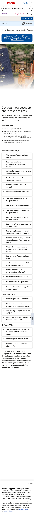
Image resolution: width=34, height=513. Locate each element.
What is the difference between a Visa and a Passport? (18, 318)
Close (30, 483)
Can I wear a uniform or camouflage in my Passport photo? (16, 164)
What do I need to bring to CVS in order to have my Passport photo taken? (18, 240)
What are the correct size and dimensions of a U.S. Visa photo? (18, 305)
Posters (30, 30)
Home (4, 30)
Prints (17, 30)
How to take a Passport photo (17, 277)
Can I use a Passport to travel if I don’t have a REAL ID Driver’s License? (18, 331)
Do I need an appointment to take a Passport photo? (18, 172)
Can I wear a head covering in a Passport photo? (17, 211)
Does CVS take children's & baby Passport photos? (18, 218)
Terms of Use (8, 511)
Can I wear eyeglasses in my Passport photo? (16, 199)
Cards (23, 30)
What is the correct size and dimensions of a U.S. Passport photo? (17, 249)
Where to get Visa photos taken (18, 299)
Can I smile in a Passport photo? (18, 205)
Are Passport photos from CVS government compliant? (17, 264)
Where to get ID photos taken (17, 339)
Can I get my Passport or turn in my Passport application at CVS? (18, 232)
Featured (10, 30)
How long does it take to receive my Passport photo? (18, 179)
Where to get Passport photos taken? (17, 156)
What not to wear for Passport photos (17, 193)
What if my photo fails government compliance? (15, 271)
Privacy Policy (23, 509)
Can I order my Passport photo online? (17, 257)
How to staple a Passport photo (17, 282)
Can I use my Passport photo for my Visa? (18, 312)
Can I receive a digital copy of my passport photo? (18, 288)
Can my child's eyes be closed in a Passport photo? (18, 225)
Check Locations (17, 40)
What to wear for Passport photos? (16, 186)
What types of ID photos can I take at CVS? (17, 345)
